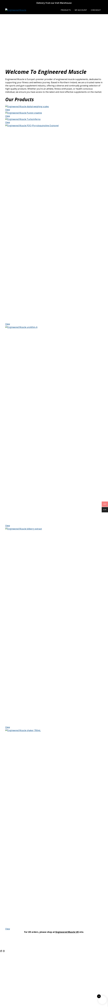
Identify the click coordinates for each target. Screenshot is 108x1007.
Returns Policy (7, 977)
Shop (2, 961)
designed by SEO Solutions (62, 1002)
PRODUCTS (66, 10)
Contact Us (5, 996)
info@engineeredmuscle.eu (13, 945)
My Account (5, 964)
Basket (3, 967)
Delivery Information (10, 973)
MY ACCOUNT (81, 10)
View (7, 109)
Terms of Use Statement (12, 980)
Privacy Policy (6, 970)
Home (3, 993)
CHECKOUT (96, 10)
